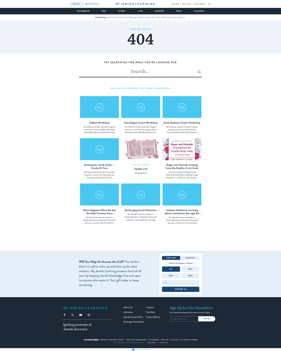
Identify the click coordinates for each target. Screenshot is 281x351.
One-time (171, 258)
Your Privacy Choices (143, 349)
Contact (150, 307)
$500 (190, 275)
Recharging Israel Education (141, 210)
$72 (171, 269)
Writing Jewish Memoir (173, 17)
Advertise (128, 312)
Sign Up (207, 319)
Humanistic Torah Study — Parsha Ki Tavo (99, 167)
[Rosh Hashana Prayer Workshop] (182, 107)
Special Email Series (133, 317)
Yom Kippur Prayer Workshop (141, 122)
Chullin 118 (140, 169)
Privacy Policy (151, 342)
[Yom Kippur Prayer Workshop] (140, 107)
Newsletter (93, 4)
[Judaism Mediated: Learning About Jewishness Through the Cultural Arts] (182, 194)
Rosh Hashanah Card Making (122, 17)
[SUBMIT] (199, 72)
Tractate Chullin (141, 165)
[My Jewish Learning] (85, 310)
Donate (76, 4)
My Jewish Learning (189, 340)
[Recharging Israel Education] (140, 194)
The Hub (150, 312)
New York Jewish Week (137, 340)
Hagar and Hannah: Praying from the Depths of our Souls (182, 167)
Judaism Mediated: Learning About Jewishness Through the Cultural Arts (182, 212)
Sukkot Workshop (99, 122)
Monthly (190, 258)
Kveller (164, 340)
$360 (171, 275)
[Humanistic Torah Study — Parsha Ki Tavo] (99, 149)
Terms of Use (164, 342)
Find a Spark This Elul (149, 17)
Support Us (181, 289)
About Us (128, 307)
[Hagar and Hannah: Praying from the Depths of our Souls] (182, 149)
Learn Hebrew (153, 317)
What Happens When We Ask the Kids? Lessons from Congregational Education (99, 212)
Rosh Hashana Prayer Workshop (182, 122)
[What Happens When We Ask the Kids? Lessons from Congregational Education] (99, 194)
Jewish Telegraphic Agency (112, 340)
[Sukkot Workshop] (99, 107)
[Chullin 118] (140, 149)
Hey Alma (174, 340)
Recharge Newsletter (133, 321)
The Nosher (154, 340)
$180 (190, 269)
